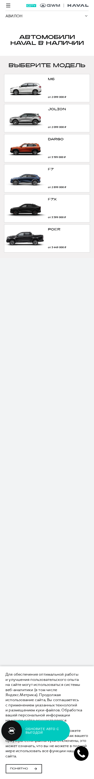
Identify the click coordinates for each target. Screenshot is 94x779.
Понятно (19, 769)
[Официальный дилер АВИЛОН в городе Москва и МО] (64, 5)
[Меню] (8, 5)
